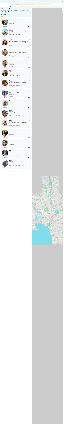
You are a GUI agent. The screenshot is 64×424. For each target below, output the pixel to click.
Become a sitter (59, 1)
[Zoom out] (62, 10)
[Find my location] (62, 12)
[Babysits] (3, 1)
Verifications (12, 6)
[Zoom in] (62, 9)
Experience (7, 6)
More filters (17, 6)
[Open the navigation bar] (62, 1)
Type (3, 6)
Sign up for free (3, 14)
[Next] (22, 171)
